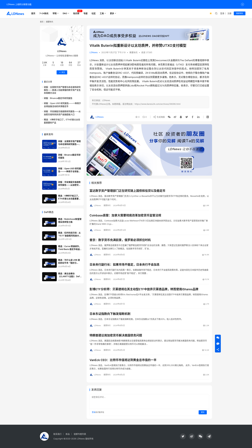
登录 (222, 13)
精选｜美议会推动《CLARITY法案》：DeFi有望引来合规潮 (69, 276)
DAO (65, 13)
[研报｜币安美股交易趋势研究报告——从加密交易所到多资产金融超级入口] (49, 185)
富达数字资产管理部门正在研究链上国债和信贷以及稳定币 (127, 191)
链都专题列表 (80, 434)
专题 (85, 13)
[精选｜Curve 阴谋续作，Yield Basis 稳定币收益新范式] (49, 249)
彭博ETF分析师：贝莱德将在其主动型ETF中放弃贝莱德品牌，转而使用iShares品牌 (144, 289)
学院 (54, 13)
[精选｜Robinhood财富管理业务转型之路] (49, 222)
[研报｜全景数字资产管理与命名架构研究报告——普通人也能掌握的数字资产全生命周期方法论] (49, 144)
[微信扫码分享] (169, 117)
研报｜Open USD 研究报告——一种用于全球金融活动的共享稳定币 (69, 171)
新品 (68, 434)
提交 (202, 412)
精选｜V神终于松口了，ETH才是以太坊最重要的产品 (69, 198)
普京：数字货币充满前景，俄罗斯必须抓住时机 (120, 240)
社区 (94, 13)
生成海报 (160, 117)
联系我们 (57, 434)
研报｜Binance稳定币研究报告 (58, 98)
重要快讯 (133, 52)
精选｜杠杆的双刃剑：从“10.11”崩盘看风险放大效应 (69, 235)
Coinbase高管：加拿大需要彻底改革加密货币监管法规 (125, 215)
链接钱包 (239, 13)
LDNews (94, 52)
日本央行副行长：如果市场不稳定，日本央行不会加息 (125, 264)
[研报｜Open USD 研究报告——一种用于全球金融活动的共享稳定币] (49, 171)
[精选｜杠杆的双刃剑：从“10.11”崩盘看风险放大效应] (49, 235)
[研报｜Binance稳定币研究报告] (49, 158)
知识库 (76, 13)
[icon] (183, 436)
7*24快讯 (43, 13)
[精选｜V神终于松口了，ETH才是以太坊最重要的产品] (49, 198)
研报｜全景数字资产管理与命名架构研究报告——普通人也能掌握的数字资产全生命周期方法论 (62, 90)
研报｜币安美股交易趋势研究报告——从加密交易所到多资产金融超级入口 (69, 185)
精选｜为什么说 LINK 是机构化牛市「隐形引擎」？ (69, 263)
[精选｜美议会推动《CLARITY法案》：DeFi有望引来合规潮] (49, 276)
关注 (63, 72)
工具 (102, 13)
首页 (33, 13)
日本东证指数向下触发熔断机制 (110, 314)
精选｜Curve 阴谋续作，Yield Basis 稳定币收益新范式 (69, 249)
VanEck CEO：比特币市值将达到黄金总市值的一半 (123, 360)
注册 (229, 13)
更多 (112, 13)
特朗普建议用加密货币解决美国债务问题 (116, 335)
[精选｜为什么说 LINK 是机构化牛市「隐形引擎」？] (49, 263)
